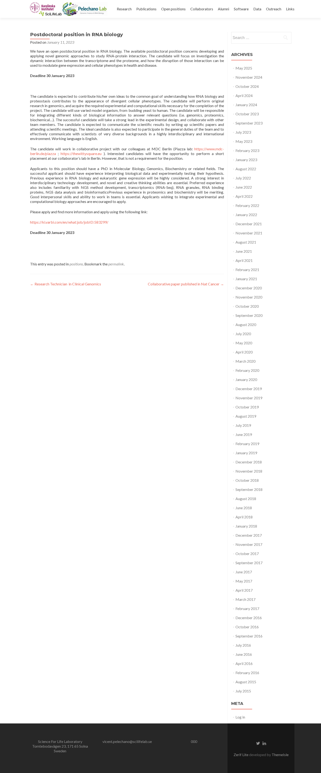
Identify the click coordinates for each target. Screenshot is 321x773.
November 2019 (248, 398)
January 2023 (246, 159)
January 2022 (246, 214)
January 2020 (246, 379)
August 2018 (245, 498)
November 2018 (248, 471)
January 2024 (246, 104)
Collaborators (201, 9)
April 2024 (244, 95)
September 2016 (248, 636)
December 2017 (248, 535)
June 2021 (243, 251)
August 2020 (245, 324)
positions (76, 264)
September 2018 (248, 489)
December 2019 (248, 388)
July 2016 (243, 645)
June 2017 (243, 572)
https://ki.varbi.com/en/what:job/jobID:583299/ (69, 222)
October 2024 (247, 86)
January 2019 (246, 453)
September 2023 (248, 123)
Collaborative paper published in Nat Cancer (186, 284)
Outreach (273, 9)
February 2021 (247, 269)
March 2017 (245, 599)
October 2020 (247, 306)
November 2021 (248, 233)
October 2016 (247, 627)
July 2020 (243, 333)
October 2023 (247, 114)
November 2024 (248, 77)
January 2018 (246, 526)
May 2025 (243, 68)
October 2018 (247, 480)
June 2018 (243, 507)
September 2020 (248, 315)
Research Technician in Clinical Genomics (65, 284)
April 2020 (244, 352)
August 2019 (245, 416)
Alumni (223, 9)
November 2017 (248, 544)
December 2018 (248, 462)
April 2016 (244, 663)
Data (257, 9)
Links (290, 9)
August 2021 (245, 242)
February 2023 (247, 150)
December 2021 (248, 223)
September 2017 (248, 562)
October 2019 (247, 407)
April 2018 (244, 517)
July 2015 (243, 691)
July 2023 (243, 132)
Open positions (173, 9)
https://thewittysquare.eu (80, 153)
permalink (116, 264)
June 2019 (243, 434)
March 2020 (245, 361)
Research (124, 9)
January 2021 (246, 278)
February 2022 (247, 205)
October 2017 (247, 553)
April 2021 (244, 260)
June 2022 (243, 187)
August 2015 (245, 682)
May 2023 (243, 141)
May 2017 (243, 581)
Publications (146, 9)
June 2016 (243, 654)
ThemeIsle (280, 754)
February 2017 (247, 608)
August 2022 (245, 169)
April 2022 (244, 196)
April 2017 (244, 590)
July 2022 (243, 178)
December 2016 (248, 617)
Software (241, 9)
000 (194, 741)
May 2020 (243, 343)
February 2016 (247, 672)
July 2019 (243, 425)
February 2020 (247, 370)
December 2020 (248, 288)
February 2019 (247, 443)
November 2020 (248, 297)
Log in (240, 717)
